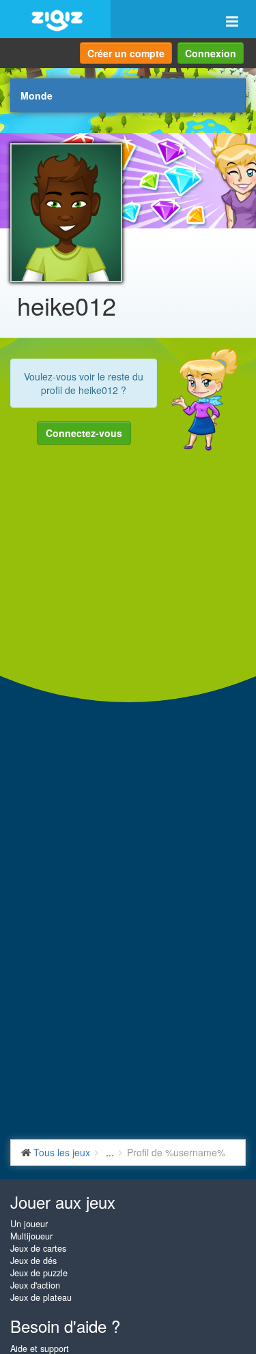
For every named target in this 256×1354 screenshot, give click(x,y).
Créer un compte (126, 53)
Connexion (210, 53)
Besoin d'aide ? (65, 1326)
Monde (36, 95)
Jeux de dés (33, 1260)
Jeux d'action (35, 1285)
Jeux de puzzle (39, 1273)
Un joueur (29, 1224)
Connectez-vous (84, 433)
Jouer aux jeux (62, 1202)
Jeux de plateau (41, 1297)
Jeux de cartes (38, 1248)
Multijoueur (31, 1236)
